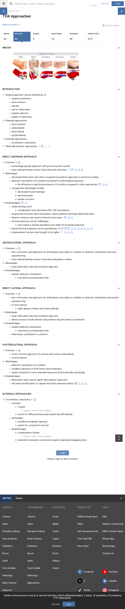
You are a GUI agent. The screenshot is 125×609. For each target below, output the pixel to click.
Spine (5, 524)
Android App (108, 546)
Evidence (56, 546)
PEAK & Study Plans (87, 516)
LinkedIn (113, 581)
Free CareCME (84, 538)
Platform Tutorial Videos (113, 524)
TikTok (87, 590)
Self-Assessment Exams (88, 531)
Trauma (6, 516)
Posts (55, 553)
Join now (104, 4)
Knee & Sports (9, 538)
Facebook (88, 571)
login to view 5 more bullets (37, 436)
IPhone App (108, 538)
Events (55, 568)
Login (117, 3)
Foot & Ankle (8, 568)
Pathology (7, 575)
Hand (5, 560)
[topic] (16, 162)
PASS (80, 524)
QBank (55, 524)
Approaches (33, 582)
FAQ (104, 516)
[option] (46, 66)
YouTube (113, 571)
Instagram (114, 590)
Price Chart (83, 546)
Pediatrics (7, 546)
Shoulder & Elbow (11, 531)
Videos (55, 560)
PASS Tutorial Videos (113, 531)
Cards (55, 516)
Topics (55, 538)
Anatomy (7, 590)
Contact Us (108, 553)
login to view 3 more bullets (37, 410)
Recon (5, 553)
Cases (55, 531)
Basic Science (9, 582)
